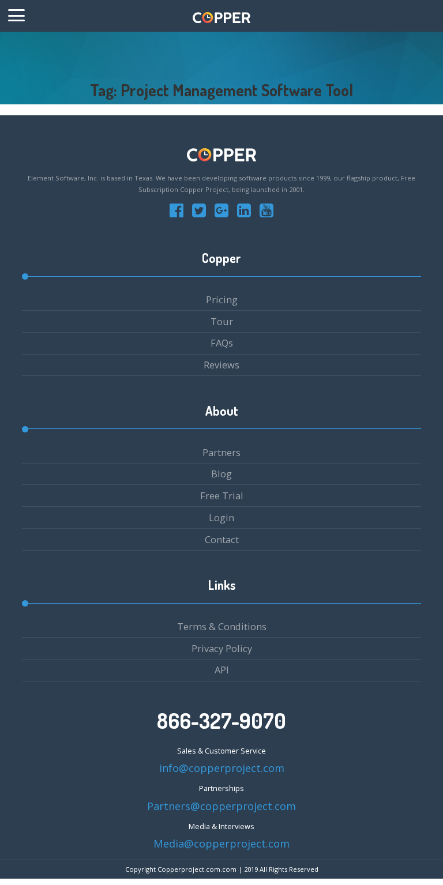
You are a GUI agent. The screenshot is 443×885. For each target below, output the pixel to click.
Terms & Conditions (221, 626)
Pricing (222, 299)
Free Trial (221, 495)
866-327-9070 (221, 720)
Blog (221, 473)
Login (221, 517)
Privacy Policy (222, 648)
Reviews (221, 364)
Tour (222, 321)
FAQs (222, 342)
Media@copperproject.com (221, 843)
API (222, 669)
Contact (222, 539)
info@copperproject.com (221, 768)
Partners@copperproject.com (221, 806)
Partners (221, 452)
